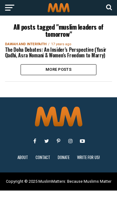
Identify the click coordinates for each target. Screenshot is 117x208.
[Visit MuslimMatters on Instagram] (70, 141)
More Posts (58, 69)
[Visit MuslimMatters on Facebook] (35, 141)
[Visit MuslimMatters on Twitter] (46, 141)
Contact (43, 157)
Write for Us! (88, 157)
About (22, 157)
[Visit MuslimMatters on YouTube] (82, 141)
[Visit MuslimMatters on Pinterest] (58, 141)
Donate (64, 157)
